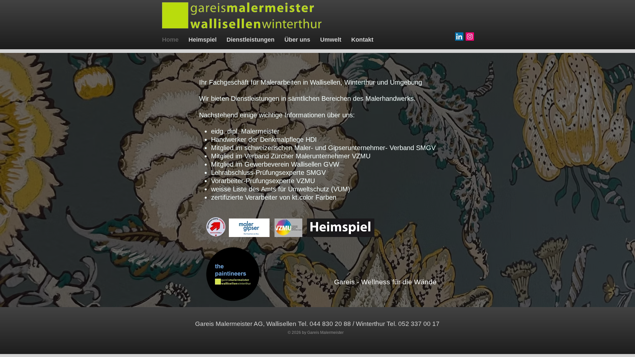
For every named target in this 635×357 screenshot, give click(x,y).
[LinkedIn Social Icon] (459, 36)
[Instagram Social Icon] (470, 36)
